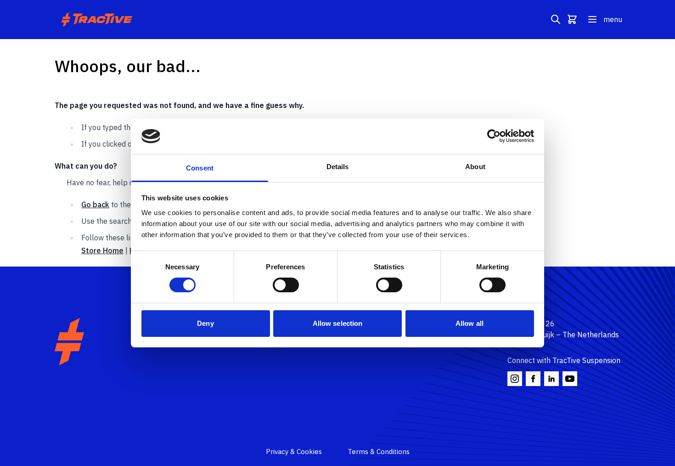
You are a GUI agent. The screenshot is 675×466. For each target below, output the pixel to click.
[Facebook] (533, 378)
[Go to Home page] (98, 20)
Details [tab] (337, 166)
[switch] (286, 285)
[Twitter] (551, 378)
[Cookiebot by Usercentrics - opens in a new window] (494, 136)
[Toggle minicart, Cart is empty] (572, 19)
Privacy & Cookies (294, 451)
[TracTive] (69, 341)
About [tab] (475, 166)
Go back (95, 204)
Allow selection (338, 323)
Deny (205, 323)
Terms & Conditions (379, 451)
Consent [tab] (200, 168)
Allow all (470, 323)
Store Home (102, 250)
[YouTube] (569, 378)
